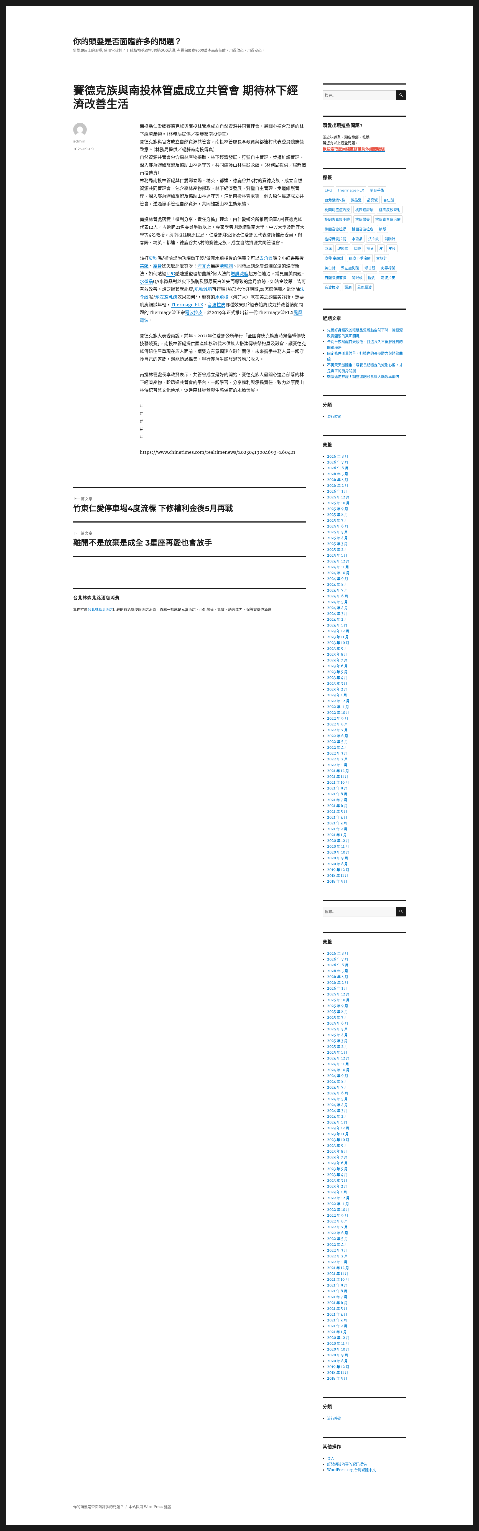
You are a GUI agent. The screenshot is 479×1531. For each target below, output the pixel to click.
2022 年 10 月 (338, 712)
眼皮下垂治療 (360, 258)
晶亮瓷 (372, 200)
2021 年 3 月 (337, 823)
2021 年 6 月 (337, 805)
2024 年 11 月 (338, 567)
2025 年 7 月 (337, 520)
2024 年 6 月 (337, 596)
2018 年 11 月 (337, 875)
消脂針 (389, 238)
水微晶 (146, 281)
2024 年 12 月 (338, 561)
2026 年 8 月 (337, 456)
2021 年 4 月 (337, 817)
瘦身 (157, 266)
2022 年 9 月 (337, 718)
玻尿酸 (342, 248)
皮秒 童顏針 (334, 258)
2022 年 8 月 (337, 724)
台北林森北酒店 (100, 610)
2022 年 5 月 (337, 741)
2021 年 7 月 (337, 800)
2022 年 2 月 (337, 759)
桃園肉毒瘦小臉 (337, 219)
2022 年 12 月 (338, 701)
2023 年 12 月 (338, 631)
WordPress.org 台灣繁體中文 (351, 1470)
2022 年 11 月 (338, 706)
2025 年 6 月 (337, 526)
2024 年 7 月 (337, 590)
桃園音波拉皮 (362, 229)
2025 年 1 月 (337, 555)
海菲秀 (204, 266)
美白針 (330, 268)
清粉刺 (226, 266)
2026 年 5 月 (337, 474)
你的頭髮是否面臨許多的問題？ (127, 41)
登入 (330, 1458)
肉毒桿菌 (388, 268)
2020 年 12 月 (338, 840)
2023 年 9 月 (337, 648)
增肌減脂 (239, 273)
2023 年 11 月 (338, 637)
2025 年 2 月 (337, 549)
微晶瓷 (356, 200)
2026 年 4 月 (337, 479)
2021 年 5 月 (337, 811)
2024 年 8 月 (337, 584)
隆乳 (371, 277)
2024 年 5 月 (337, 602)
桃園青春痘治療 (388, 219)
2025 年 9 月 (337, 508)
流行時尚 (334, 416)
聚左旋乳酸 (166, 297)
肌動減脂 (203, 289)
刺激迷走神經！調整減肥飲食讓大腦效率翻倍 (363, 376)
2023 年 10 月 (338, 642)
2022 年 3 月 (337, 753)
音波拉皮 (216, 304)
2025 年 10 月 (338, 503)
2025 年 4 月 (337, 538)
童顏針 (381, 258)
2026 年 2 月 (337, 485)
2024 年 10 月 (338, 572)
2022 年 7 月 (337, 730)
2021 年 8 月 (337, 794)
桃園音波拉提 (335, 229)
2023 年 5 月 (337, 671)
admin (79, 141)
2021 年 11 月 (337, 776)
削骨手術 (377, 190)
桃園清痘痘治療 (337, 209)
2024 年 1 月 (337, 625)
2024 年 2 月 (337, 619)
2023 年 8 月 (337, 654)
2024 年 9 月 (337, 578)
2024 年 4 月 (337, 607)
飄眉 (348, 287)
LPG (170, 273)
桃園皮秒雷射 (390, 209)
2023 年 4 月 (337, 677)
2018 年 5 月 (337, 881)
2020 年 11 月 (338, 846)
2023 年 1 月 (337, 695)
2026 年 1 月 (337, 491)
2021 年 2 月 (337, 829)
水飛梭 (221, 297)
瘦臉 (357, 248)
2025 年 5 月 (337, 532)
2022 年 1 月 (337, 765)
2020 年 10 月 (338, 852)
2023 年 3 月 (337, 683)
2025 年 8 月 (337, 514)
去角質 (266, 258)
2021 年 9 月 (337, 788)
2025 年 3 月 (337, 543)
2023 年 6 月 (337, 666)
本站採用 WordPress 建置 (150, 1506)
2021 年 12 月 (338, 770)
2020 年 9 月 (337, 858)
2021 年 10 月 (338, 782)
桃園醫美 (362, 219)
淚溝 (328, 248)
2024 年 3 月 (337, 613)
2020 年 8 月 (337, 864)
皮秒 (153, 258)
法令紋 (373, 238)
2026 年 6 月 (337, 468)
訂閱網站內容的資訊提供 (347, 1464)
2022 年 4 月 (337, 747)
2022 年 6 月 (337, 735)
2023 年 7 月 (337, 660)
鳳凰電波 (364, 287)
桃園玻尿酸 (364, 209)
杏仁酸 (388, 200)
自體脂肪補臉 (335, 277)
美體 (144, 266)
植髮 (382, 229)
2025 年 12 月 (338, 497)
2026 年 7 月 (337, 462)
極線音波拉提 (335, 238)
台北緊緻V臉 (335, 200)
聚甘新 (370, 268)
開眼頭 (357, 277)
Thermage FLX (187, 304)
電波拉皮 (194, 312)
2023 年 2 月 (337, 689)
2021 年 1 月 (337, 834)
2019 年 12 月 (338, 869)
